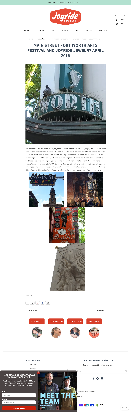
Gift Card (89, 30)
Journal (38, 39)
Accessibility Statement (87, 391)
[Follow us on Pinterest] (97, 378)
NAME (4, 392)
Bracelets (40, 30)
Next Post (100, 311)
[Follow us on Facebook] (93, 378)
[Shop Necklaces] (75, 329)
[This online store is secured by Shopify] (100, 406)
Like (27, 303)
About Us (102, 30)
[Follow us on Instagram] (102, 378)
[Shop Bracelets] (37, 328)
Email (47, 303)
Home (31, 39)
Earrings (27, 30)
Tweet (32, 303)
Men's (77, 30)
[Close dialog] (38, 372)
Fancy (42, 303)
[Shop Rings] (94, 329)
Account (33, 364)
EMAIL (4, 399)
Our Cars (33, 369)
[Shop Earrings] (56, 329)
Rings (52, 30)
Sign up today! (19, 408)
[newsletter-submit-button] (125, 371)
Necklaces (64, 30)
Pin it (37, 303)
